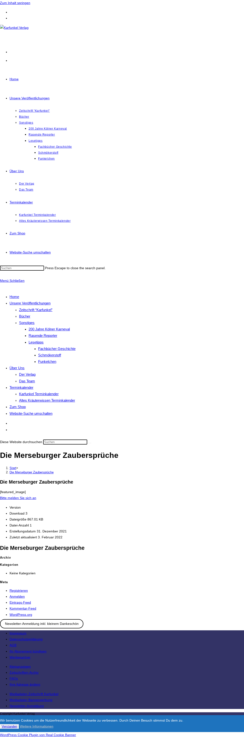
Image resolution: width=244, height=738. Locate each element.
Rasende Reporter (43, 336)
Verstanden (9, 726)
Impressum (18, 633)
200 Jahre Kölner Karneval (49, 329)
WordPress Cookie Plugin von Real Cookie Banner (38, 735)
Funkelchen (47, 361)
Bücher (24, 316)
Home (14, 297)
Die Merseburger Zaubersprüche (32, 472)
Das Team (27, 381)
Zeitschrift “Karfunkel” (35, 310)
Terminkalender (21, 387)
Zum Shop (18, 407)
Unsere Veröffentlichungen (30, 303)
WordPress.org (21, 615)
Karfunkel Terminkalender (39, 394)
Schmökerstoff (49, 355)
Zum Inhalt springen (15, 3)
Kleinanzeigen (20, 666)
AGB (13, 645)
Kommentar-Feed (23, 608)
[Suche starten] (90, 443)
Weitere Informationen (36, 726)
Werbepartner (20, 657)
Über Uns (17, 368)
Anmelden (17, 596)
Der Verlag (27, 374)
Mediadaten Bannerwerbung (31, 700)
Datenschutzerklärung (26, 639)
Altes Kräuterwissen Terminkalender (47, 400)
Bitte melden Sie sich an (18, 498)
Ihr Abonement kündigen (28, 651)
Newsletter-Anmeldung (27, 706)
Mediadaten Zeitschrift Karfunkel (34, 694)
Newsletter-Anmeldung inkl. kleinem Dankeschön (42, 624)
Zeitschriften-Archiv (24, 672)
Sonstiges (27, 323)
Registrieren (19, 590)
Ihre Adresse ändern (25, 684)
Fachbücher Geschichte (57, 349)
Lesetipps (36, 342)
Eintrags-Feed (20, 602)
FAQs (14, 678)
